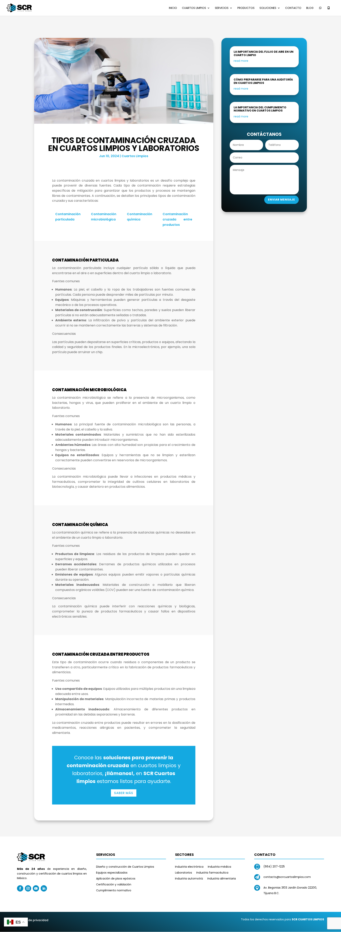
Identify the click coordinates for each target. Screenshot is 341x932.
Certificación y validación (113, 884)
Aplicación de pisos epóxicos (115, 878)
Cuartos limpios (194, 8)
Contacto (293, 8)
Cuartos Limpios (135, 156)
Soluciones (267, 8)
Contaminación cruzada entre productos (177, 219)
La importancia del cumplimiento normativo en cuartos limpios (260, 109)
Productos (246, 8)
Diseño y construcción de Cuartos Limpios (125, 867)
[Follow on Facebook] (20, 888)
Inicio (173, 8)
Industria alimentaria (221, 878)
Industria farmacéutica (212, 873)
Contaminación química (139, 217)
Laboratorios (183, 873)
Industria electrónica (189, 867)
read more (241, 61)
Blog (310, 8)
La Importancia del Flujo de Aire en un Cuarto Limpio (263, 53)
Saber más (123, 793)
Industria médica (219, 867)
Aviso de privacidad (34, 920)
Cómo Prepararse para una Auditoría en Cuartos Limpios (263, 81)
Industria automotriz (189, 878)
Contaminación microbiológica (103, 217)
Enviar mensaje (281, 200)
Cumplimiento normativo (113, 890)
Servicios (222, 8)
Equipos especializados (111, 873)
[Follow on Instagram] (28, 888)
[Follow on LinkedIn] (44, 888)
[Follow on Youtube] (36, 888)
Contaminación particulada (68, 217)
